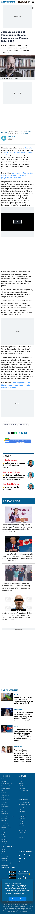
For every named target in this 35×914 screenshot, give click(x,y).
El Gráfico (22, 818)
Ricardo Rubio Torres (11, 484)
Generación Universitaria (23, 815)
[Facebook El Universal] (24, 855)
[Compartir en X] (12, 433)
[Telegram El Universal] (19, 855)
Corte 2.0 (4, 781)
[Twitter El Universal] (29, 855)
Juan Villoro (29, 148)
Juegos (21, 828)
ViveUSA (21, 825)
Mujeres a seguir (6, 783)
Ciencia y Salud (6, 827)
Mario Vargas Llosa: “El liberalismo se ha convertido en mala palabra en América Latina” (15, 385)
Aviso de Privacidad (18, 893)
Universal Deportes (7, 816)
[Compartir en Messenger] (19, 433)
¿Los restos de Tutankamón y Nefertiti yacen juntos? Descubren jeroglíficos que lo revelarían (17, 175)
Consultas (4, 844)
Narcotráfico (5, 806)
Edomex (21, 778)
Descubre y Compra (25, 802)
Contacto (25, 901)
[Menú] (33, 2)
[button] (22, 2)
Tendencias (5, 825)
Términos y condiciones (14, 901)
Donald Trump (5, 799)
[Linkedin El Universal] (19, 862)
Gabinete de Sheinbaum (5, 794)
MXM (2, 830)
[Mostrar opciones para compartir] (33, 8)
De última (4, 837)
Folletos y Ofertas (24, 804)
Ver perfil (11, 140)
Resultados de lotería (23, 836)
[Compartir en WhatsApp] (15, 433)
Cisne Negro (5, 865)
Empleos (21, 809)
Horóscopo (22, 832)
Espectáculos (5, 818)
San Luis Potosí (23, 790)
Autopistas (4, 841)
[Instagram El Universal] (25, 859)
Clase (3, 849)
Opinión (7, 455)
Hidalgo (21, 785)
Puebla (21, 783)
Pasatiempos (23, 830)
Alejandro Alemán (10, 460)
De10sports (22, 821)
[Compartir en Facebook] (9, 433)
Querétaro (22, 788)
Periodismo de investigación (6, 787)
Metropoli (4, 802)
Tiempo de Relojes (7, 863)
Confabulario (5, 823)
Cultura (4, 132)
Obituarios (22, 811)
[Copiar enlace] (22, 433)
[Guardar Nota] (25, 433)
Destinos (4, 839)
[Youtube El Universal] (20, 859)
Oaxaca (21, 781)
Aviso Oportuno (23, 807)
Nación (3, 778)
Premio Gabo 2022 (10, 424)
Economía (4, 813)
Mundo (3, 797)
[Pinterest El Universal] (29, 859)
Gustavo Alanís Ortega (11, 472)
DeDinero (21, 823)
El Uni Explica (5, 790)
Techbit (3, 832)
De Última (4, 856)
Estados (4, 804)
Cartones (4, 811)
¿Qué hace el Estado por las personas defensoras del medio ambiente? (14, 477)
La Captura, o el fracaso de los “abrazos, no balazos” (14, 465)
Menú (3, 834)
